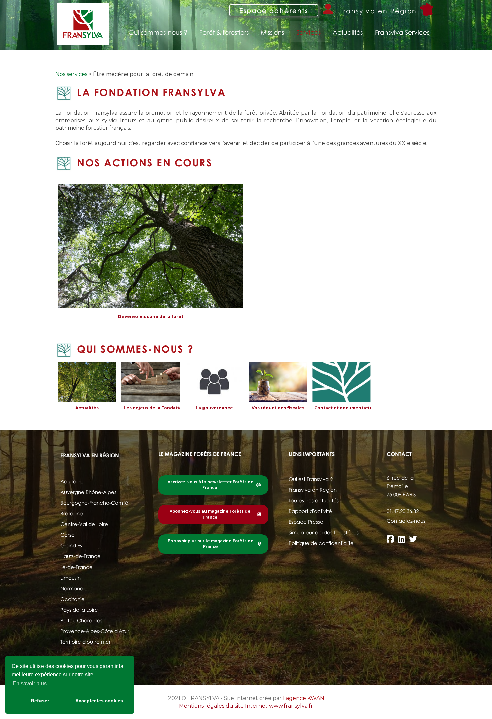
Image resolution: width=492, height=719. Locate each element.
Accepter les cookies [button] (99, 700)
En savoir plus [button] (30, 683)
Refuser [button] (40, 700)
